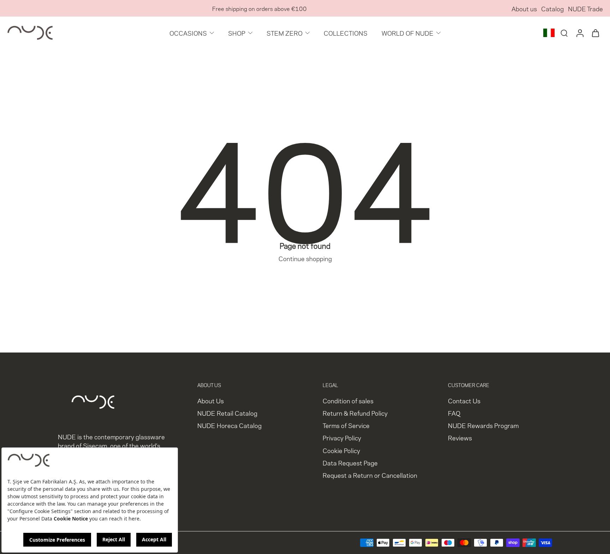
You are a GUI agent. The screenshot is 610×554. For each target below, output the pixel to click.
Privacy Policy (342, 438)
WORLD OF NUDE (407, 32)
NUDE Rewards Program (483, 425)
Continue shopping (305, 258)
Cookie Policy (341, 450)
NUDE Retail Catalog (227, 413)
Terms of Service (346, 425)
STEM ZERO (285, 32)
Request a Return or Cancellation (370, 475)
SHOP (236, 32)
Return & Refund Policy (355, 413)
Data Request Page (350, 462)
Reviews (460, 438)
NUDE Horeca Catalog (229, 425)
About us (524, 8)
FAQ (454, 413)
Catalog (552, 8)
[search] (564, 33)
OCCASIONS (188, 32)
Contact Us (464, 400)
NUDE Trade (585, 8)
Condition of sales (348, 400)
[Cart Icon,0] (595, 33)
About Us (210, 400)
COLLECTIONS (345, 32)
